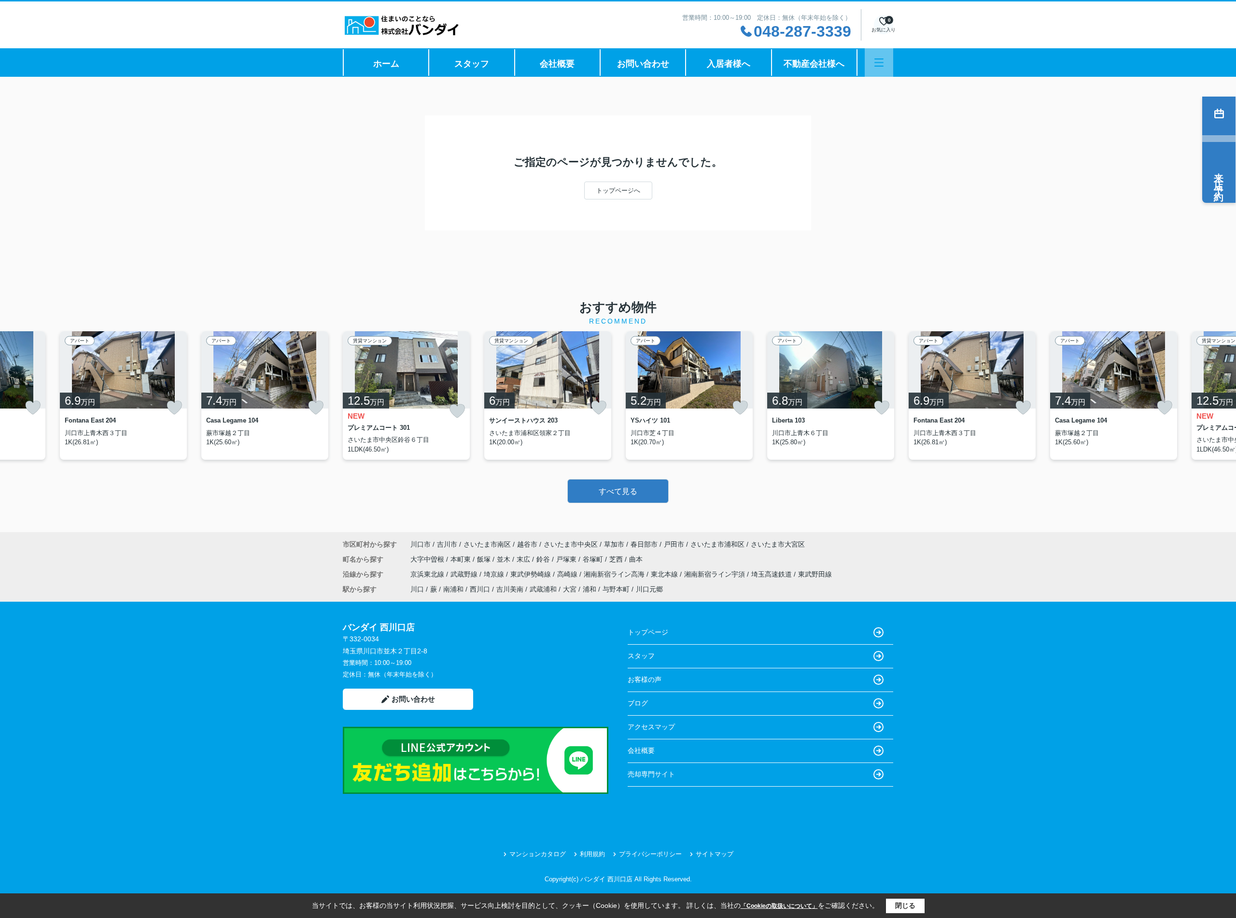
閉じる (905, 905)
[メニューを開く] (879, 62)
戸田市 (674, 544)
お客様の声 (644, 679)
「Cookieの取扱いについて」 (779, 906)
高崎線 (568, 574)
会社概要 (557, 64)
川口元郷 (649, 589)
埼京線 (495, 574)
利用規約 (592, 854)
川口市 (420, 544)
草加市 (614, 544)
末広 (524, 559)
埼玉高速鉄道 (772, 574)
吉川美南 (509, 589)
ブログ (638, 703)
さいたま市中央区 (571, 544)
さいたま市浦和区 (717, 544)
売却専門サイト (651, 774)
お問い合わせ (643, 64)
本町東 (461, 559)
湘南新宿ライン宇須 (715, 574)
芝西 (617, 559)
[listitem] (406, 395)
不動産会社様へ (814, 64)
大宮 (569, 589)
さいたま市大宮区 (778, 544)
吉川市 (447, 544)
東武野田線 (815, 574)
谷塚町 (594, 559)
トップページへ (618, 190)
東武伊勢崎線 (531, 574)
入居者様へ (728, 64)
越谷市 (527, 544)
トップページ (648, 632)
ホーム (386, 64)
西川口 (480, 589)
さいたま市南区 (487, 544)
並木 (504, 559)
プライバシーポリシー (650, 854)
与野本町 (616, 589)
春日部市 (644, 544)
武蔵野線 (464, 574)
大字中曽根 (428, 559)
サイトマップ (714, 854)
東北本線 (665, 574)
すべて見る (618, 491)
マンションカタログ (537, 854)
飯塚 (484, 559)
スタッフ (471, 64)
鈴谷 (544, 559)
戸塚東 (567, 559)
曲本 (636, 559)
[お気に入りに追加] (33, 407)
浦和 (589, 589)
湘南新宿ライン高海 (615, 574)
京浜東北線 (428, 574)
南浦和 (453, 589)
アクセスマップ (651, 727)
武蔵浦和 (543, 589)
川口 (417, 589)
